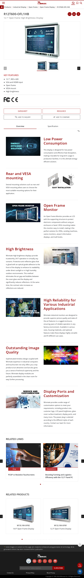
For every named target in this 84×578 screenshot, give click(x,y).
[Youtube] (55, 561)
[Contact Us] (74, 14)
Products (7, 7)
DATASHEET (22, 111)
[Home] (2, 7)
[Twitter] (44, 561)
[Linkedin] (34, 561)
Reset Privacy (51, 573)
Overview (20, 126)
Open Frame (33, 7)
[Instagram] (50, 561)
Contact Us (10, 573)
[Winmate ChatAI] (80, 571)
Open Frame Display (47, 7)
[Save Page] (69, 13)
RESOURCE (61, 111)
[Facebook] (39, 561)
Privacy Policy (30, 573)
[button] (80, 565)
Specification (53, 126)
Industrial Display (19, 7)
